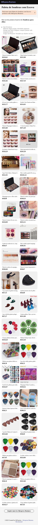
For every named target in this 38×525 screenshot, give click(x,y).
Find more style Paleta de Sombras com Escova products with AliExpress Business (16, 12)
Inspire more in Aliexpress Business (19, 511)
